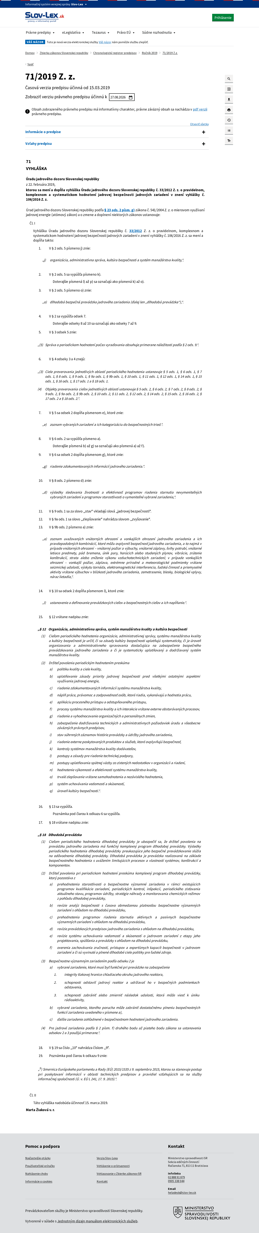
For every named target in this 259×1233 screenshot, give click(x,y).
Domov (30, 53)
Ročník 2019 (149, 53)
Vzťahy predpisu (38, 143)
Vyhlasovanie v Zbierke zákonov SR (119, 1173)
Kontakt (102, 1181)
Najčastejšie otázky (37, 1158)
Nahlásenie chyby (36, 1173)
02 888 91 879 (176, 1177)
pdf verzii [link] (200, 109)
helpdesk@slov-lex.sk (182, 1192)
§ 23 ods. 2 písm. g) (119, 210)
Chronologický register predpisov (115, 53)
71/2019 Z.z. (170, 53)
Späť (30, 64)
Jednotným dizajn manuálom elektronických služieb (97, 1221)
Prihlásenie (223, 17)
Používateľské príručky (40, 1166)
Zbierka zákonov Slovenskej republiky (64, 53)
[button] (229, 79)
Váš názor (105, 42)
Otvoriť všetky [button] (199, 124)
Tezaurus (99, 32)
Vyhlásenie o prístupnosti (113, 1166)
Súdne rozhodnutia (157, 32)
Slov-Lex (77, 4)
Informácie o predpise (43, 131)
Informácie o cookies (38, 1181)
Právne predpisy (38, 32)
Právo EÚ (124, 32)
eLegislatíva (71, 32)
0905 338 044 (176, 1181)
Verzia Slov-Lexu (107, 1158)
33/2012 (135, 231)
